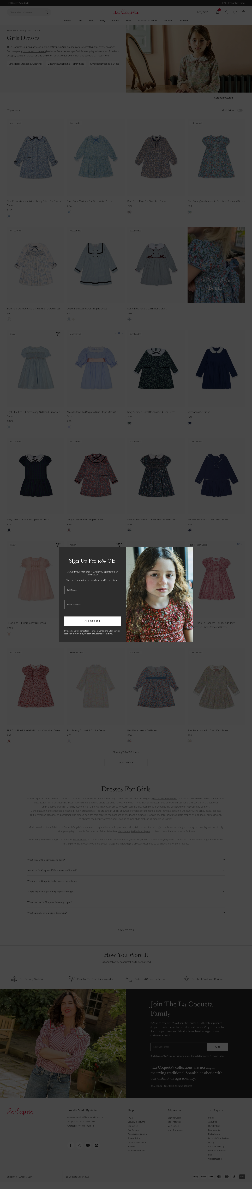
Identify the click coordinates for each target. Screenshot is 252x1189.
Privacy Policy (78, 633)
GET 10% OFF (93, 621)
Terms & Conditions (99, 630)
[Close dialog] (188, 551)
